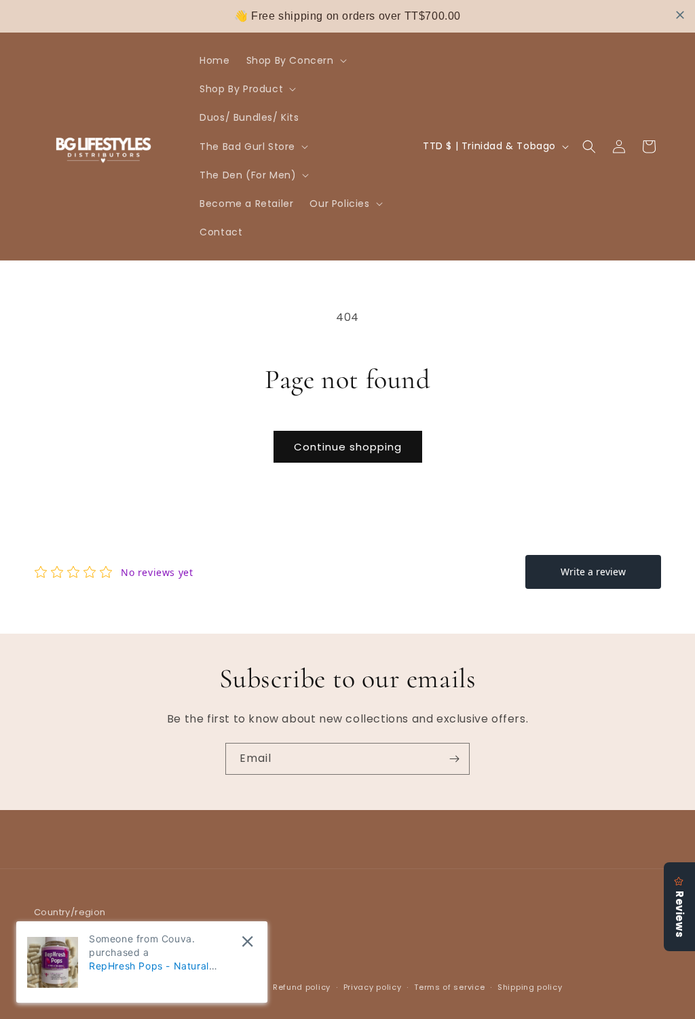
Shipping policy (530, 987)
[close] (680, 15)
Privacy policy (372, 987)
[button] (295, 60)
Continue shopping (348, 447)
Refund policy (302, 987)
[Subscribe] (454, 759)
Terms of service (449, 987)
